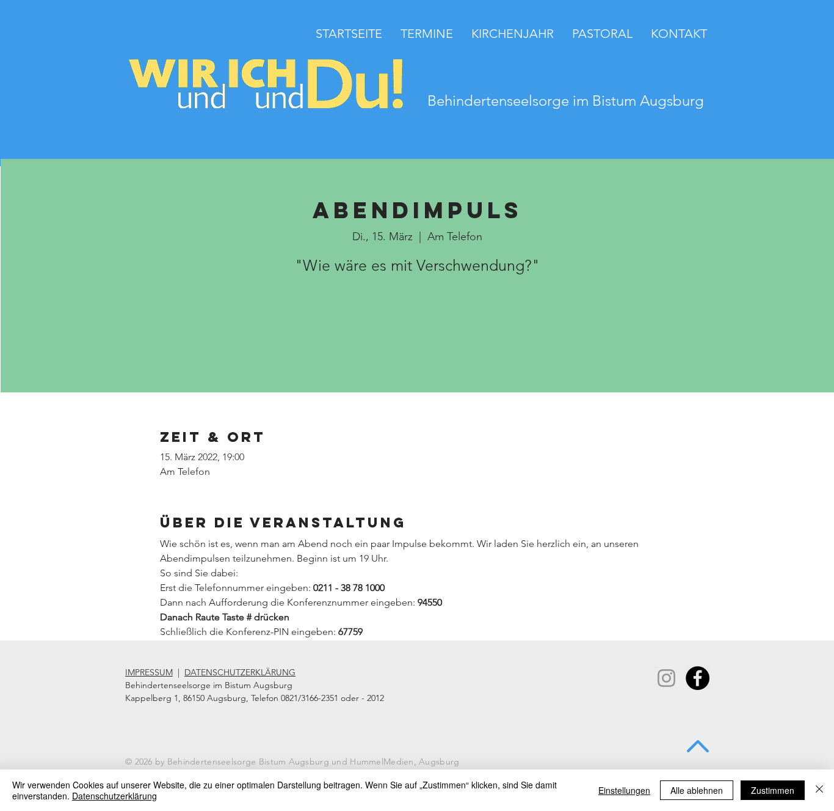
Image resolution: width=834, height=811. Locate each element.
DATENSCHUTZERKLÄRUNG (240, 672)
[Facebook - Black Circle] (697, 678)
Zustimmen (772, 790)
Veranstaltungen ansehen (417, 338)
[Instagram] (666, 678)
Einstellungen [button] (624, 790)
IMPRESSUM (149, 672)
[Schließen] (819, 790)
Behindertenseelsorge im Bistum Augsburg (565, 100)
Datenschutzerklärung (114, 796)
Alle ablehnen (696, 790)
